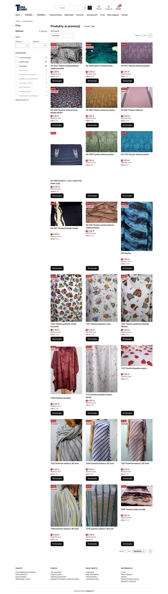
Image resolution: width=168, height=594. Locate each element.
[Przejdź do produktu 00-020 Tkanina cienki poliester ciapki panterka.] (66, 53)
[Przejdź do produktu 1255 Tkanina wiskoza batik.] (137, 495)
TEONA (17, 21)
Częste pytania (56, 574)
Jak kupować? (56, 572)
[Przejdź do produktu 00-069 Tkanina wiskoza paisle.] (101, 141)
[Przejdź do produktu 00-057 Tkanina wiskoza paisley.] (137, 53)
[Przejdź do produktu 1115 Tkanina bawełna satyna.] (137, 355)
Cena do (36, 41)
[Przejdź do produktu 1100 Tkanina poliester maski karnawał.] (66, 298)
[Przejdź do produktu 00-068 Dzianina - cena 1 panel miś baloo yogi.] (66, 154)
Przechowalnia (91, 577)
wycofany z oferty (26, 83)
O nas (123, 572)
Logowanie (90, 572)
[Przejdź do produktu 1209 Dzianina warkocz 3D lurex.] (66, 505)
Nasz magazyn (126, 574)
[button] (90, 8)
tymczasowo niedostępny (28, 96)
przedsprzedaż (25, 91)
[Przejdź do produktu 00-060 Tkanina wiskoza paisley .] (101, 97)
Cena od (18, 41)
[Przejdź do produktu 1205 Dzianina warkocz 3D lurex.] (101, 440)
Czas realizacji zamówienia (25, 572)
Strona (137, 35)
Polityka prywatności (58, 577)
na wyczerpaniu (25, 58)
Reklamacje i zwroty (22, 579)
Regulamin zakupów (128, 581)
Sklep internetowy (83, 591)
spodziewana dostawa (27, 74)
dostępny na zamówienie (28, 79)
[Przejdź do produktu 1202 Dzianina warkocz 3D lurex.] (66, 440)
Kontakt (124, 577)
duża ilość (23, 66)
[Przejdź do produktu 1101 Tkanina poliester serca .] (101, 298)
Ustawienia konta (92, 579)
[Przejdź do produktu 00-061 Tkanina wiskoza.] (137, 97)
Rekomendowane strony (130, 579)
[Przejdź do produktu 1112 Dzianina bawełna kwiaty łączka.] (101, 368)
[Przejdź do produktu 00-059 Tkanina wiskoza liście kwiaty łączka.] (66, 97)
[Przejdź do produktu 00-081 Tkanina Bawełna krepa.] (66, 214)
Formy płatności (21, 574)
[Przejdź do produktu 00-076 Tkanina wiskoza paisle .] (137, 141)
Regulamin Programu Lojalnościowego (65, 579)
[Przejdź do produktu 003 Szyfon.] (137, 226)
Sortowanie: (55, 31)
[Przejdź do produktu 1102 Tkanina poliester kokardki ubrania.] (137, 298)
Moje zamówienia (92, 574)
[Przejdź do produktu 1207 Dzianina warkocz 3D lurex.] (137, 440)
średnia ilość (23, 62)
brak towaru (23, 70)
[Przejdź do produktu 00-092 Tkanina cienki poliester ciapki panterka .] (101, 212)
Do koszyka (57, 81)
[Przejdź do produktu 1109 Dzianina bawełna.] (66, 370)
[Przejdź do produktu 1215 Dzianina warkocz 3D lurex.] (101, 505)
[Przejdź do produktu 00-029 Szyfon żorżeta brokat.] (101, 53)
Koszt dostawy (20, 577)
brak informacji (24, 87)
